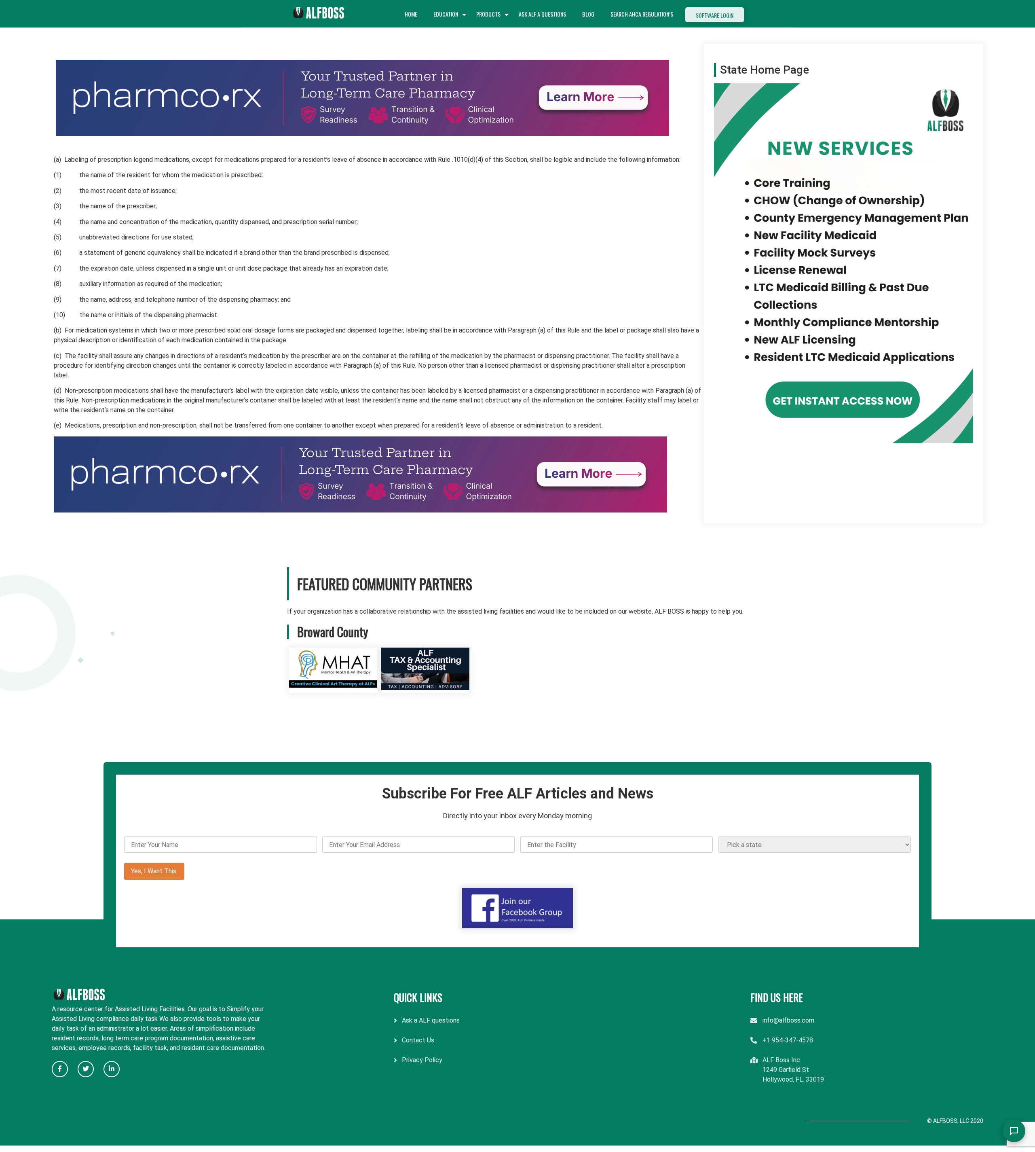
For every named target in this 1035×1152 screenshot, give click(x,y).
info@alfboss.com (788, 1020)
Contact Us (418, 1040)
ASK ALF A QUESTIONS (542, 14)
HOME (411, 14)
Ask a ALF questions (431, 1020)
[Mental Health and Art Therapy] (333, 688)
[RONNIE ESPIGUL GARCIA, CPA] (425, 688)
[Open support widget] (1014, 1131)
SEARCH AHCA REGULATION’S (641, 14)
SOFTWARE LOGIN (714, 15)
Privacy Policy (422, 1060)
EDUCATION (445, 14)
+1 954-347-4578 (788, 1040)
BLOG (588, 14)
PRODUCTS (488, 14)
